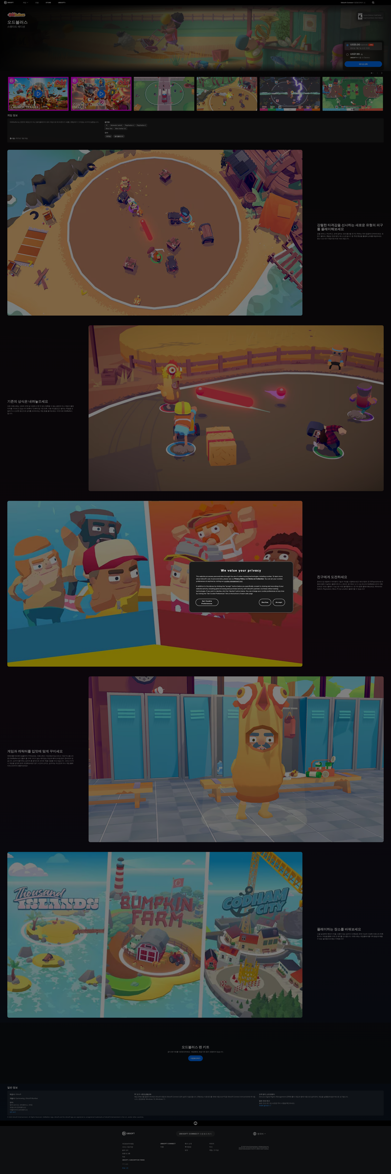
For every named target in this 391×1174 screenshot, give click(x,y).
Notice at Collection (256, 579)
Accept (279, 602)
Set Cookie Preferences (207, 602)
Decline (265, 602)
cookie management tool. (233, 581)
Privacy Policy (239, 579)
